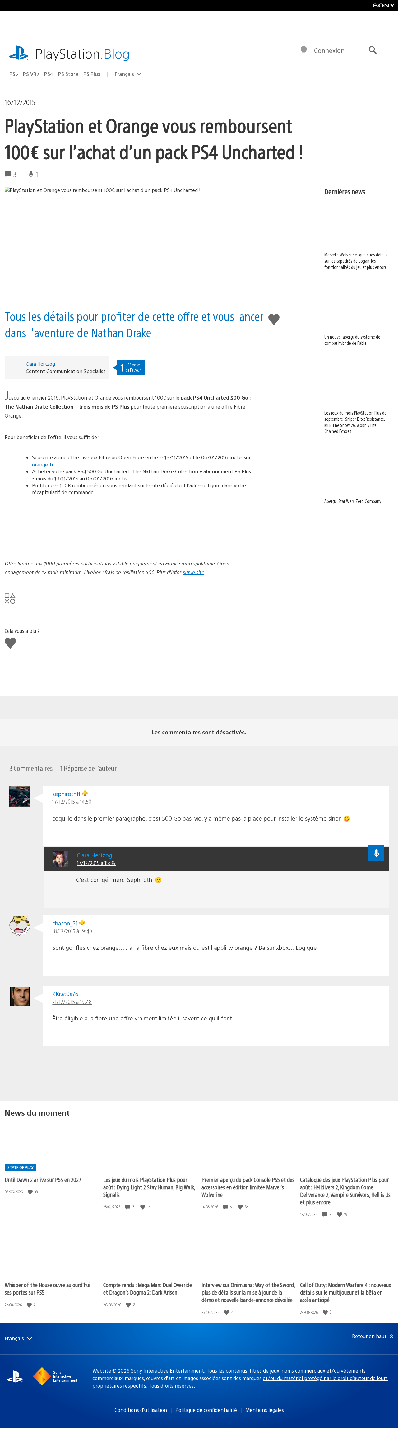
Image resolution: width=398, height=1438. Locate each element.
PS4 (48, 74)
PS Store (68, 74)
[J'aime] (31, 1192)
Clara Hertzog (40, 364)
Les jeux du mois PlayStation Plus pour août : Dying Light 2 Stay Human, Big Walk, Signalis (149, 1187)
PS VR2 (31, 74)
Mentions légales (264, 1410)
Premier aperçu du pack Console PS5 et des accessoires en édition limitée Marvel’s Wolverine (247, 1187)
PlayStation (82, 53)
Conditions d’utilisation (140, 1410)
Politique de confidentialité (206, 1410)
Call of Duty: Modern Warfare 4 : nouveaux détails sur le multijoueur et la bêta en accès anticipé (345, 1292)
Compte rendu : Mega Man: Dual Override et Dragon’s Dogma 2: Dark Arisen (147, 1288)
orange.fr (42, 464)
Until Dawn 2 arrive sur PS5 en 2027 (43, 1179)
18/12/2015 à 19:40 (72, 930)
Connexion (329, 50)
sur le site (193, 572)
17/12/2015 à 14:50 (71, 801)
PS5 (13, 74)
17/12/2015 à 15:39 (96, 862)
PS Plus (91, 74)
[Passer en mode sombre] (304, 50)
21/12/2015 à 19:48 (72, 1001)
